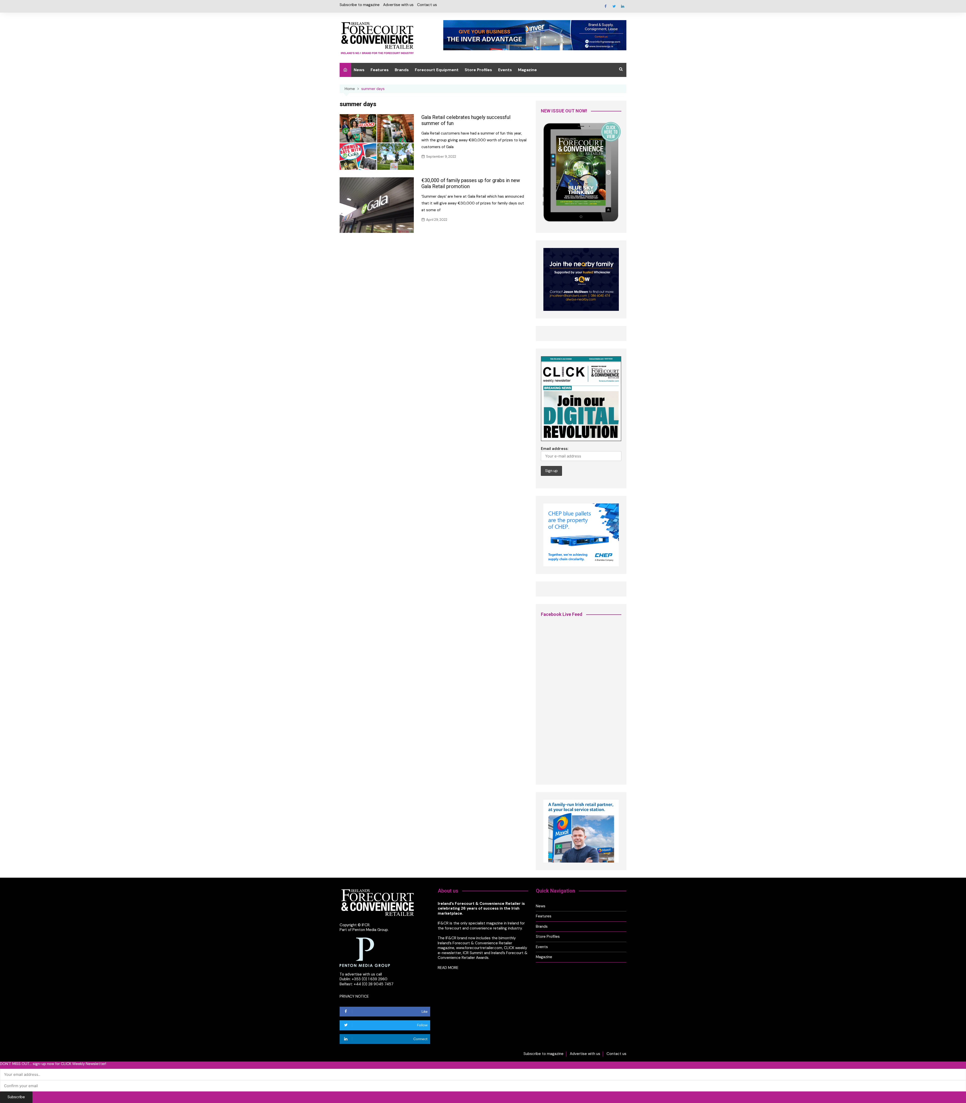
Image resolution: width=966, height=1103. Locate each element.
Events (505, 69)
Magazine (527, 69)
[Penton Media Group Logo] (365, 951)
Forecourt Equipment (437, 69)
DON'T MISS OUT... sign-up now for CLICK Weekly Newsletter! (53, 1064)
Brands (402, 69)
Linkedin (622, 6)
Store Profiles (478, 69)
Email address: (555, 448)
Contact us (427, 5)
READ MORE (448, 967)
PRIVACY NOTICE (354, 996)
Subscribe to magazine (360, 5)
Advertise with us (398, 5)
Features (380, 69)
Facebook (605, 6)
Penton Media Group (370, 929)
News (359, 69)
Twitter (614, 6)
